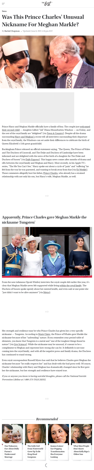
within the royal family (71, 285)
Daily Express (32, 159)
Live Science (20, 344)
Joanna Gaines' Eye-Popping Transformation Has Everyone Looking (58, 451)
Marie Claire (44, 334)
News (4, 11)
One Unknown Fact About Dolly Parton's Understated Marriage (12, 451)
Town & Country (55, 133)
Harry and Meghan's (25, 137)
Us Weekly (81, 169)
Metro (46, 292)
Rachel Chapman (12, 31)
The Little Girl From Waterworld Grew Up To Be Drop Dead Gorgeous (35, 451)
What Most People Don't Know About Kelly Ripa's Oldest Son (81, 450)
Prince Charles (50, 173)
